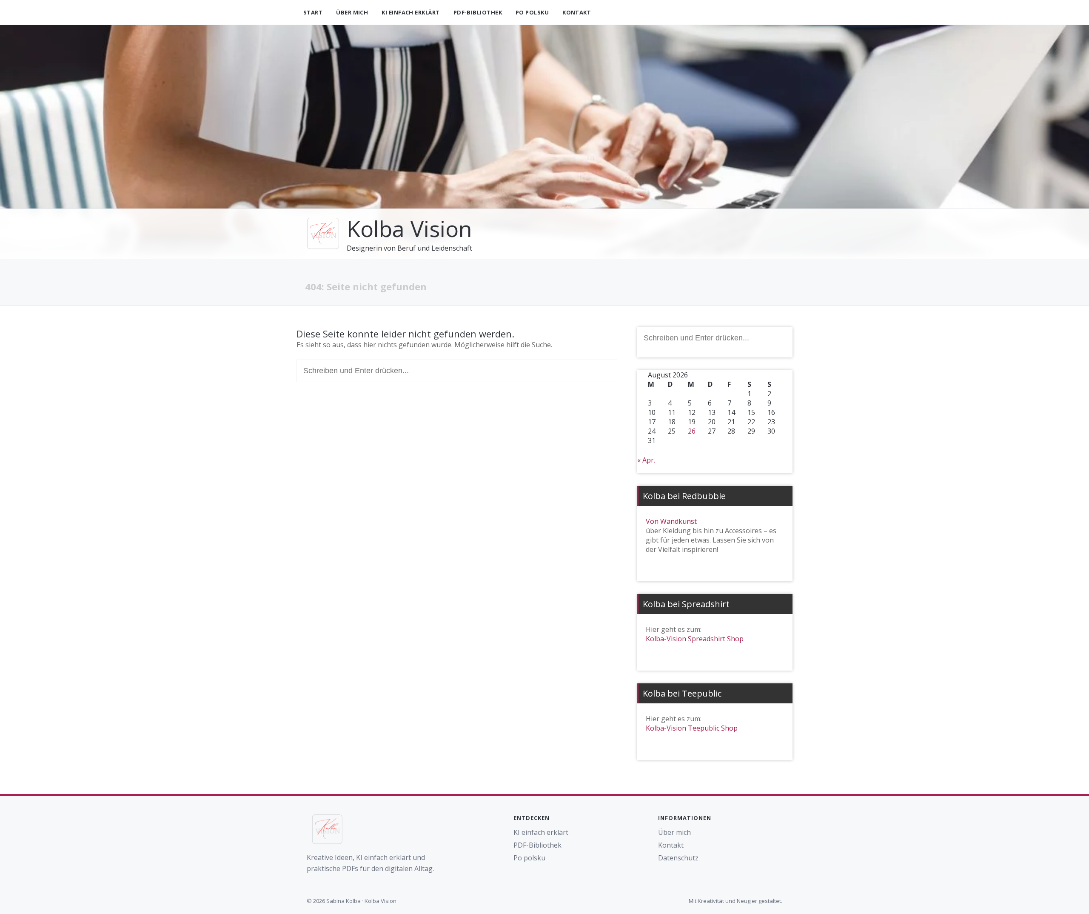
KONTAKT (576, 12)
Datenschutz (678, 858)
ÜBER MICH (352, 12)
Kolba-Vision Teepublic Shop (692, 728)
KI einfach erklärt (540, 832)
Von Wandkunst (671, 521)
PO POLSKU (532, 12)
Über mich (674, 832)
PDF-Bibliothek (537, 845)
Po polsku (529, 858)
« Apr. (646, 460)
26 (692, 431)
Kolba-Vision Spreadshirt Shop (695, 638)
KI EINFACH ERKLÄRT (410, 12)
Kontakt (671, 845)
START (312, 12)
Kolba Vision (409, 228)
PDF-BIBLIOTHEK (477, 12)
